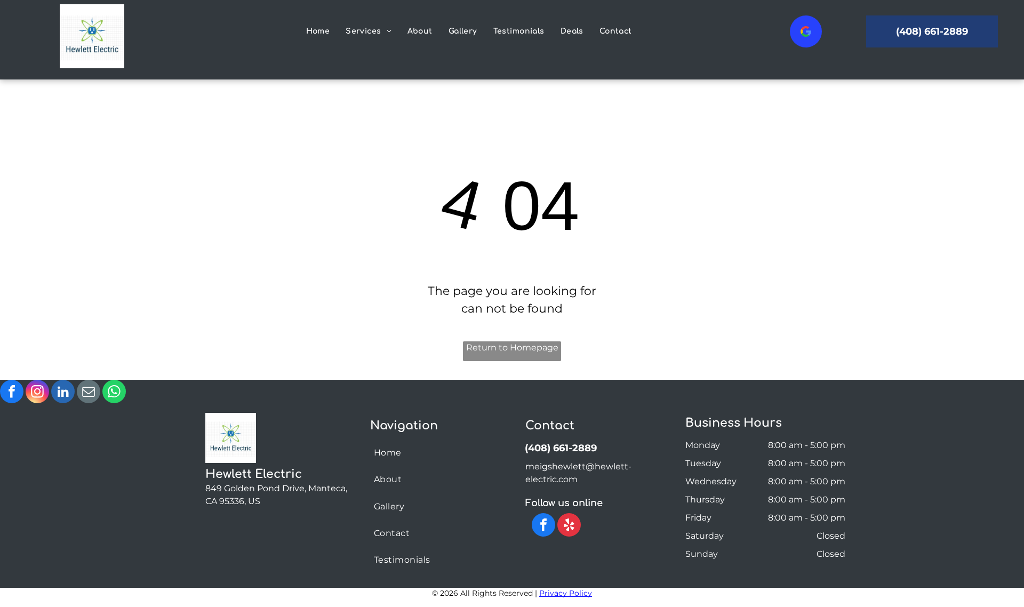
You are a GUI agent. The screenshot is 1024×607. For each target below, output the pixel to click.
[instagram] (37, 393)
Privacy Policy (565, 593)
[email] (88, 393)
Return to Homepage (512, 347)
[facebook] (11, 393)
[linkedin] (63, 393)
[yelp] (569, 526)
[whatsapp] (114, 393)
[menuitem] (318, 31)
